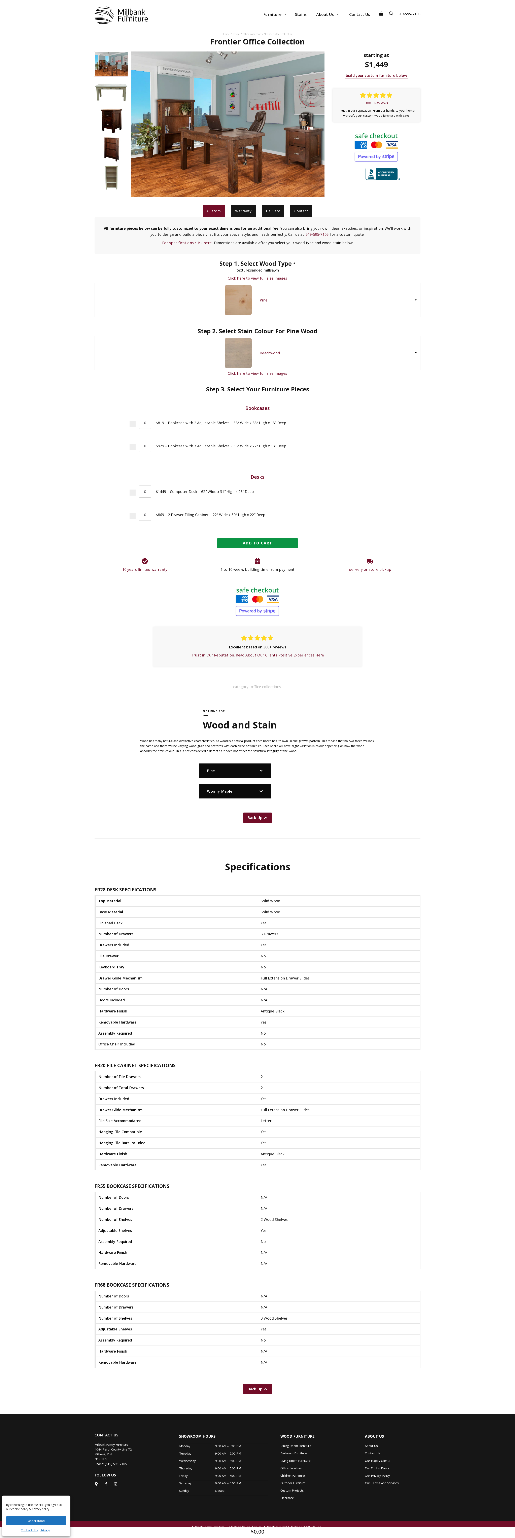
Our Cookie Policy (377, 1468)
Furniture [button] (272, 14)
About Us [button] (325, 14)
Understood (36, 1521)
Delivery (273, 211)
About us (371, 1446)
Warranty (243, 211)
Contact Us (359, 14)
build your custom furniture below (376, 75)
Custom (214, 211)
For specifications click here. (187, 242)
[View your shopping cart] (381, 12)
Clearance (287, 1498)
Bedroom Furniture (293, 1453)
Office (236, 34)
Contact (301, 211)
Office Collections (253, 34)
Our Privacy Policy (377, 1475)
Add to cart (257, 543)
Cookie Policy (29, 1530)
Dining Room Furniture (295, 1446)
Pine (263, 300)
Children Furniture (292, 1475)
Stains (301, 14)
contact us (372, 1453)
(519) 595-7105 (116, 1464)
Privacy (45, 1530)
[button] (392, 12)
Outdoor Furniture (293, 1483)
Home (226, 34)
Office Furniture (291, 1468)
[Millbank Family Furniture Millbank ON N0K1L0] (117, 15)
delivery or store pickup (370, 569)
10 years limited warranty (145, 569)
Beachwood (270, 353)
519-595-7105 (409, 13)
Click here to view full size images (257, 278)
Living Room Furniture (295, 1461)
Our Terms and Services (382, 1483)
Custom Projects (292, 1490)
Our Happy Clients (377, 1461)
